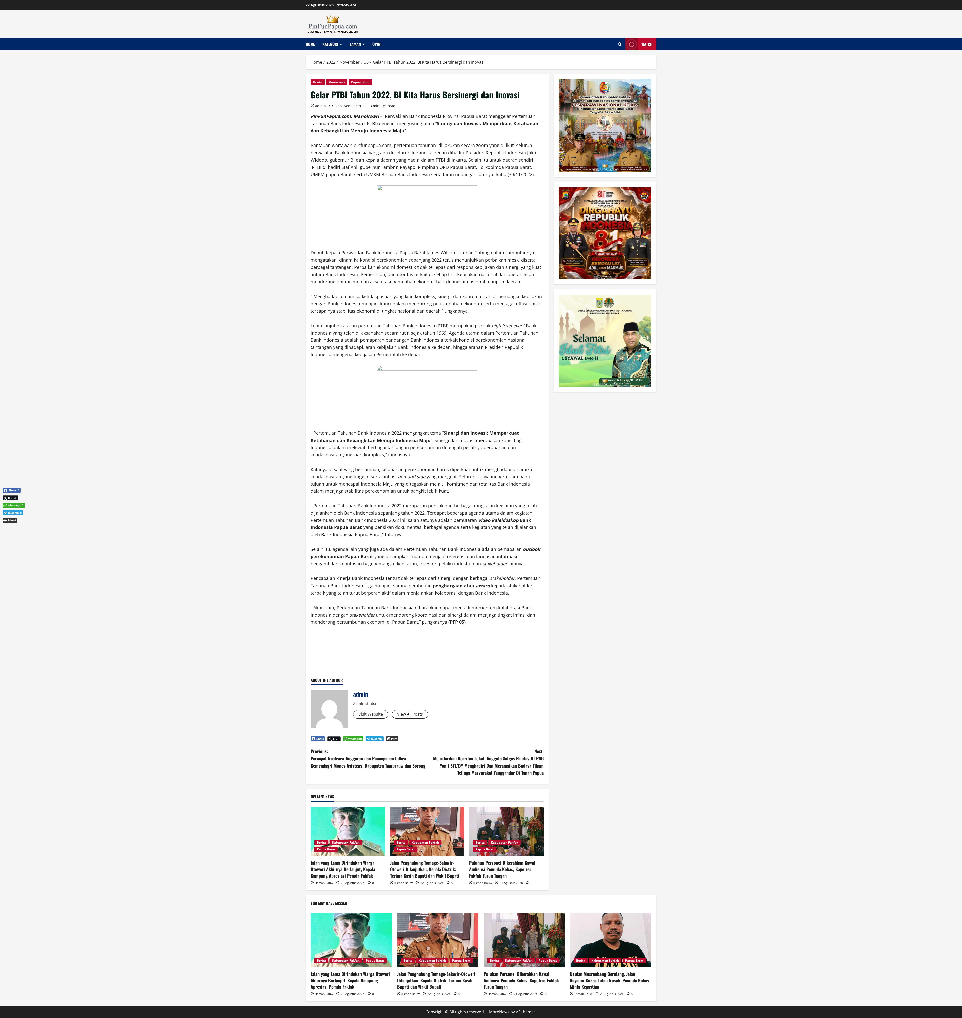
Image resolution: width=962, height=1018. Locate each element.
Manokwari (336, 82)
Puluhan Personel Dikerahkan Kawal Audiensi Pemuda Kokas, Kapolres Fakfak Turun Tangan (502, 869)
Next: (488, 762)
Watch (647, 44)
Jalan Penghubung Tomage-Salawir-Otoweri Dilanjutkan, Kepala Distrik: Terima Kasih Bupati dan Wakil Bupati (424, 869)
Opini (377, 44)
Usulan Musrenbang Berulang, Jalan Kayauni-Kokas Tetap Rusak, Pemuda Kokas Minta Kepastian (609, 980)
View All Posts (410, 714)
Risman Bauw (323, 883)
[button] (12, 529)
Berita (317, 82)
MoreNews (499, 1012)
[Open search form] (620, 44)
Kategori (330, 44)
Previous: (368, 758)
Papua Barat (360, 82)
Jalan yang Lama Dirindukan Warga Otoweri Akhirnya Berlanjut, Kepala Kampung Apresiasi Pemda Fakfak (343, 869)
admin (320, 105)
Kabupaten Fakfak (345, 842)
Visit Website (370, 714)
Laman (355, 44)
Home (310, 44)
